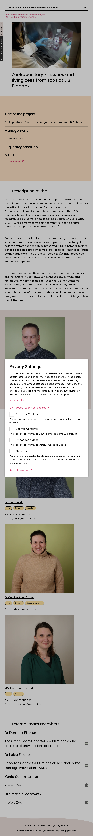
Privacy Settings (25, 366)
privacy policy (63, 394)
